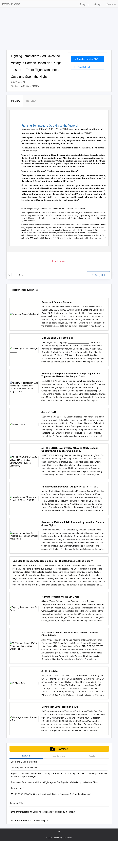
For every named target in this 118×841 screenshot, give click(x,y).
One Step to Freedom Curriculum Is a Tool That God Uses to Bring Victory (53, 560)
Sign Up (85, 4)
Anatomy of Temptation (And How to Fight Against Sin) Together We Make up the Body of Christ (71, 375)
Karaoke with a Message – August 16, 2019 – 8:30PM (69, 486)
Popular (92, 756)
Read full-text (83, 67)
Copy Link (99, 275)
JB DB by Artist (49, 671)
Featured (26, 755)
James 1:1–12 (48, 412)
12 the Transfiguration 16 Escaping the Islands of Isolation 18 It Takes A (42, 811)
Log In (99, 4)
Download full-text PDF (87, 59)
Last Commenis (59, 756)
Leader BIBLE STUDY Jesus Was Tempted (28, 820)
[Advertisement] (59, 30)
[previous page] (9, 274)
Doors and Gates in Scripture (57, 302)
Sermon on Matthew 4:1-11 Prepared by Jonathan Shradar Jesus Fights (73, 524)
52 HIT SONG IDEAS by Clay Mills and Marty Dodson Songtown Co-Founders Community (69, 449)
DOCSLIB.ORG (11, 4)
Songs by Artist (16, 802)
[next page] (23, 274)
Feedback (68, 838)
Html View (14, 100)
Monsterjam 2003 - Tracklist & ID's (59, 706)
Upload (112, 4)
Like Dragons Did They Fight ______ (61, 337)
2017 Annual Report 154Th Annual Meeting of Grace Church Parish (69, 634)
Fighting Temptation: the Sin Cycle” (60, 596)
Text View (31, 100)
